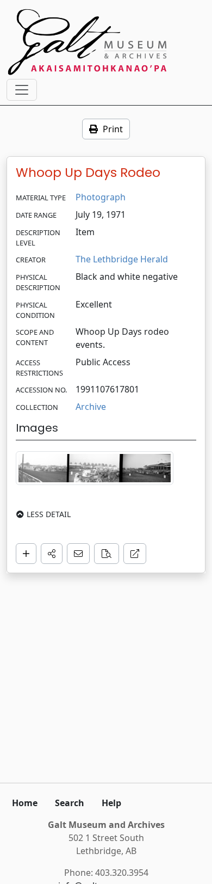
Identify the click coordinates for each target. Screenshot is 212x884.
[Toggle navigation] (22, 90)
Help (111, 803)
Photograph (101, 197)
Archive (91, 407)
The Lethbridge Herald (122, 259)
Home (25, 803)
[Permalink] (134, 553)
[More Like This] (106, 553)
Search (69, 803)
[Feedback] (78, 553)
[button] (52, 553)
